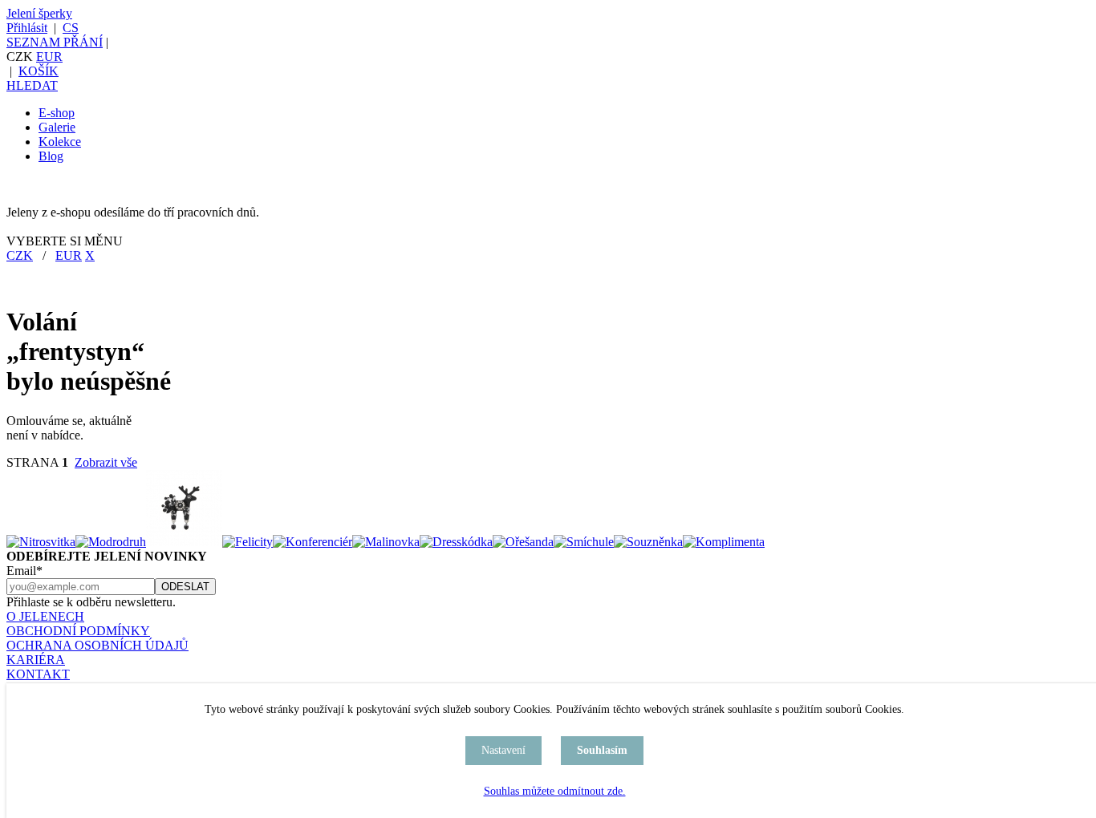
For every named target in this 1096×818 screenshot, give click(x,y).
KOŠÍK (38, 71)
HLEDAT (32, 85)
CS (71, 27)
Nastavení (503, 750)
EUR (49, 56)
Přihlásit (26, 27)
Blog (51, 156)
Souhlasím (602, 750)
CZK (19, 255)
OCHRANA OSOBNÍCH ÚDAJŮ (97, 645)
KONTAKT (38, 674)
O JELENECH (45, 616)
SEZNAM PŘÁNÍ (54, 42)
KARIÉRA (35, 659)
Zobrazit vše (106, 462)
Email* (24, 570)
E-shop (57, 112)
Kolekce (60, 141)
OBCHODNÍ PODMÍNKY (78, 631)
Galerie (57, 127)
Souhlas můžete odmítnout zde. (555, 791)
